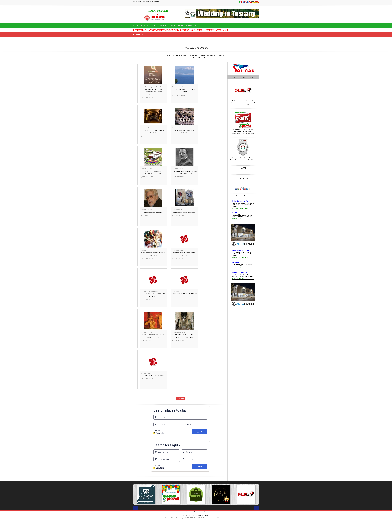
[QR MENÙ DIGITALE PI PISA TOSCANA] (137, 494)
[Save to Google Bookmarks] (238, 189)
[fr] (249, 2)
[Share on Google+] (240, 189)
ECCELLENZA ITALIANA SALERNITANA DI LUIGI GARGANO (153, 91)
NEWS (223, 55)
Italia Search (211, 512)
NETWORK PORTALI (203, 516)
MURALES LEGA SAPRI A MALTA (184, 212)
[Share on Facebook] (236, 189)
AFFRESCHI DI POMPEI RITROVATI (184, 294)
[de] (253, 2)
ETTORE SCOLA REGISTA (153, 212)
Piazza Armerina (194, 512)
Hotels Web (203, 512)
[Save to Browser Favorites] (249, 189)
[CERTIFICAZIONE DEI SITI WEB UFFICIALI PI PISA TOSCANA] (212, 494)
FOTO (216, 55)
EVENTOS (208, 55)
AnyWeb (180, 512)
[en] (245, 2)
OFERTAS (170, 55)
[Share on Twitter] (247, 189)
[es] (257, 2)
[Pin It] (245, 189)
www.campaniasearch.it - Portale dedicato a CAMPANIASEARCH (164, 25)
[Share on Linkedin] (243, 189)
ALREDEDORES (196, 55)
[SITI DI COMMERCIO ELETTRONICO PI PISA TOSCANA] (187, 494)
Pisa (184, 512)
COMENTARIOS (181, 55)
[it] (240, 2)
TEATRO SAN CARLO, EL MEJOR (153, 376)
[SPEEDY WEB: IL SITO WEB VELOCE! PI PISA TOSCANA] (238, 494)
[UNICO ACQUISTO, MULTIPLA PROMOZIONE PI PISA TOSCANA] (162, 494)
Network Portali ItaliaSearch (149, 1)
